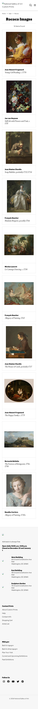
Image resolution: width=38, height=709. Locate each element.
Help (4, 613)
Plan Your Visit (7, 652)
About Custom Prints (10, 609)
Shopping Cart (7, 620)
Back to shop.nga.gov (10, 649)
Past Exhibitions (8, 659)
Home (4, 13)
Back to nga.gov (8, 645)
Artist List (5, 624)
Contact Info (6, 617)
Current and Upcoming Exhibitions (14, 656)
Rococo (16, 13)
